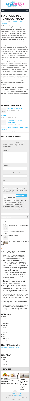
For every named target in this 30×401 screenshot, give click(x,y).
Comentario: (6, 150)
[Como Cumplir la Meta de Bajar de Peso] (14, 376)
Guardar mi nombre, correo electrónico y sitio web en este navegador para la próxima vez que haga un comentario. (15, 190)
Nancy (2, 21)
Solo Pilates (5, 338)
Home (4, 357)
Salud (4, 336)
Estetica (4, 321)
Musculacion (6, 325)
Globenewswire (8, 249)
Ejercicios (5, 318)
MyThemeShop (18, 395)
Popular (5, 222)
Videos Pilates (6, 341)
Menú (4, 10)
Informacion (6, 323)
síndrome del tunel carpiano (14, 102)
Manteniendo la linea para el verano (10, 347)
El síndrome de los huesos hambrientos (18, 225)
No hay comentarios (11, 110)
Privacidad (5, 362)
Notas (4, 327)
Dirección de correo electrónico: (11, 173)
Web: (4, 180)
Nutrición (5, 330)
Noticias (5, 364)
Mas (19, 399)
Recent (4, 224)
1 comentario (10, 124)
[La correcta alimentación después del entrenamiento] (5, 375)
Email (4, 359)
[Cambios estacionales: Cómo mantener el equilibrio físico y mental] (24, 375)
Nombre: (5, 165)
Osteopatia (15, 21)
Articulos (5, 316)
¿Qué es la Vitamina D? (14, 235)
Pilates (4, 334)
